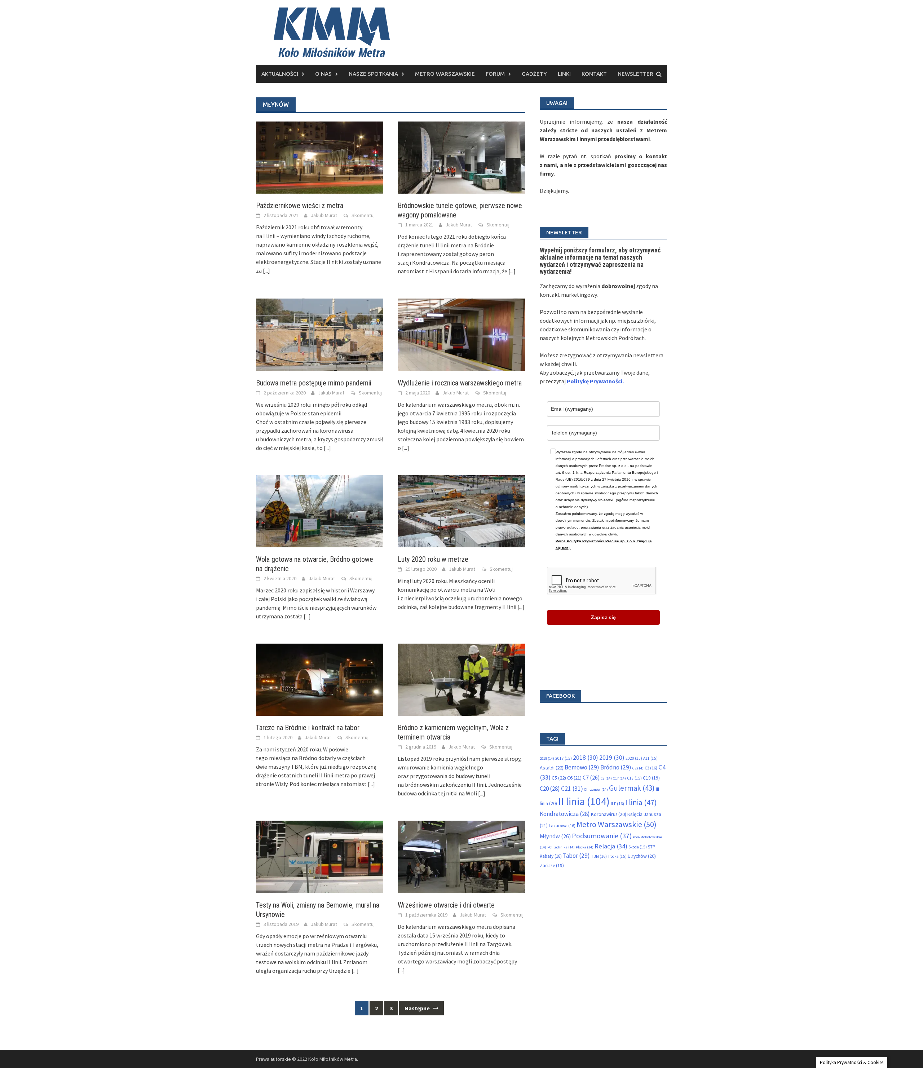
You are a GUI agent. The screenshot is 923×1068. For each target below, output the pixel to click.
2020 (634, 758)
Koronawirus (608, 814)
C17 (619, 778)
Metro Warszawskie (445, 74)
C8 (606, 778)
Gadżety (534, 74)
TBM (599, 856)
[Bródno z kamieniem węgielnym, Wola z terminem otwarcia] (461, 679)
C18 (634, 778)
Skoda (637, 846)
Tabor (576, 856)
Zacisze (552, 865)
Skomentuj (363, 215)
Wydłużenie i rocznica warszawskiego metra (460, 383)
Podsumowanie (602, 835)
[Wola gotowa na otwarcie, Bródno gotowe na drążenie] (319, 510)
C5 (559, 777)
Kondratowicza (565, 814)
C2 (638, 768)
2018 (585, 758)
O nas (323, 74)
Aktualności (279, 74)
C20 (550, 789)
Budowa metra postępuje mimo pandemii (313, 383)
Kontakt (594, 74)
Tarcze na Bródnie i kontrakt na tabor (307, 727)
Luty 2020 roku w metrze (433, 559)
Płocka (584, 847)
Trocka (617, 856)
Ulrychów (642, 856)
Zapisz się (603, 617)
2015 (547, 758)
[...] (266, 270)
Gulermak (632, 788)
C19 (651, 778)
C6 (574, 777)
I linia (641, 802)
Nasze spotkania (373, 74)
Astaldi (552, 767)
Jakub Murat (324, 215)
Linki (564, 74)
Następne (418, 1008)
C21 (572, 788)
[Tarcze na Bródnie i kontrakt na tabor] (319, 679)
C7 (591, 777)
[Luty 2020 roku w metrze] (461, 510)
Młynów (555, 836)
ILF (617, 803)
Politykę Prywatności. (595, 381)
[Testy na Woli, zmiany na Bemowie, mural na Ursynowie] (319, 856)
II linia (584, 801)
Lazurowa (562, 825)
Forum (495, 74)
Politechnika (561, 847)
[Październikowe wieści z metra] (319, 156)
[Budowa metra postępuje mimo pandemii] (319, 333)
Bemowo (582, 767)
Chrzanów (596, 789)
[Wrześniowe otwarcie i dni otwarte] (461, 856)
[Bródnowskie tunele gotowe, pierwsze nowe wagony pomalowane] (461, 156)
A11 (650, 758)
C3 (651, 768)
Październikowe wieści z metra (299, 205)
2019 (611, 758)
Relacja (611, 846)
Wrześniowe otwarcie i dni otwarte (446, 905)
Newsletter (635, 74)
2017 (563, 758)
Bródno (615, 767)
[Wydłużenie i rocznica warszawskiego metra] (461, 333)
